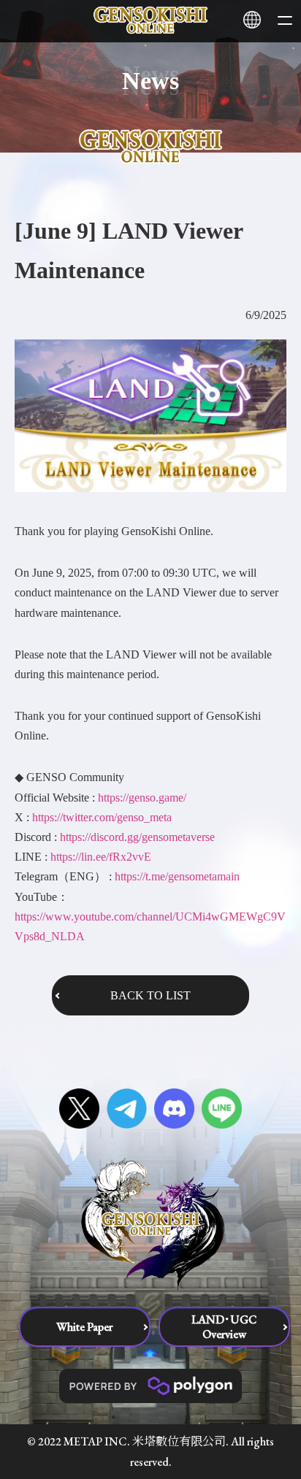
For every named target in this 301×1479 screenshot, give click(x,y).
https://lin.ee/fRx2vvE (100, 856)
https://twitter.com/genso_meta (102, 817)
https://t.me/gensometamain (177, 876)
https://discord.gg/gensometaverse (137, 837)
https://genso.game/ (142, 797)
